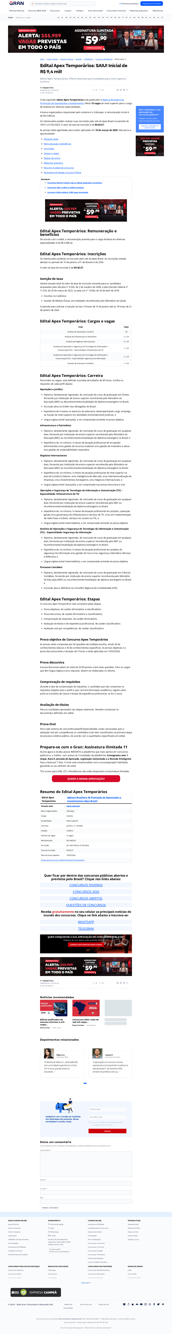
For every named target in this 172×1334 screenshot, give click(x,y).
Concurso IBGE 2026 (37, 11)
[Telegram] (162, 1304)
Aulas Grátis (133, 1236)
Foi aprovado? (59, 1250)
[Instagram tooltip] (145, 1304)
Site (41, 1198)
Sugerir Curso (133, 1239)
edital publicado (73, 806)
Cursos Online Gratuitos (97, 1262)
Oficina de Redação (95, 1258)
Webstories (158, 11)
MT (107, 17)
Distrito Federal (66, 59)
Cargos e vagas (51, 153)
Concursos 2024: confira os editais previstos (65, 187)
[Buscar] (33, 4)
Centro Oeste (52, 59)
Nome (43, 1180)
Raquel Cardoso (78, 1025)
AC (58, 17)
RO (139, 17)
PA (111, 17)
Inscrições (49, 148)
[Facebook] (154, 1304)
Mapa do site (104, 1304)
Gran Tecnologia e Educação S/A (70, 1319)
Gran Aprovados (95, 11)
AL (62, 17)
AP (70, 17)
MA (94, 17)
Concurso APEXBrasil (104, 59)
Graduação (92, 1236)
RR (142, 17)
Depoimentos (133, 1224)
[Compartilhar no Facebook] (117, 90)
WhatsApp (54, 1232)
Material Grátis (134, 1228)
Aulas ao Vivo (133, 1232)
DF (82, 17)
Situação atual (51, 139)
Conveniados (13, 1243)
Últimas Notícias (16, 11)
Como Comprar (14, 1232)
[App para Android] (137, 1304)
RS (146, 17)
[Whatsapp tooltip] (150, 1304)
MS (103, 17)
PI (123, 17)
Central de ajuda (56, 1224)
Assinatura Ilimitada (151, 4)
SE (154, 17)
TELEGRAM (86, 928)
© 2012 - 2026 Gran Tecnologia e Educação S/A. (30, 1305)
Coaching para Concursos (98, 1228)
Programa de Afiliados (17, 1247)
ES (86, 17)
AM (66, 17)
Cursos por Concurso (96, 1243)
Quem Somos (13, 1224)
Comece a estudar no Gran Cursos (86, 945)
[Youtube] (141, 1304)
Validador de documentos (18, 1239)
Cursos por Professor (96, 1255)
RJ (130, 17)
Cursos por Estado (95, 1251)
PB (115, 17)
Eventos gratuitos (130, 4)
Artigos (79, 11)
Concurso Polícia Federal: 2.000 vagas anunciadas (67, 192)
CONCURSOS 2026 (86, 892)
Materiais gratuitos (138, 11)
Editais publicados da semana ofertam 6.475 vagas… (52, 1022)
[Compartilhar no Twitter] (120, 90)
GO (90, 17)
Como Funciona (14, 1228)
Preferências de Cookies (18, 1255)
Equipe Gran (48, 88)
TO (162, 17)
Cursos (68, 11)
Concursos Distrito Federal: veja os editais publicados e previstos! (74, 183)
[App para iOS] (132, 1304)
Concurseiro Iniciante (116, 11)
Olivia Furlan (45, 1028)
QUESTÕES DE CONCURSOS (86, 905)
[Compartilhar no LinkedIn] (123, 90)
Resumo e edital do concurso (59, 167)
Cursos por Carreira (96, 1247)
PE (119, 17)
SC (150, 17)
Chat (52, 1228)
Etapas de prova (52, 158)
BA (74, 17)
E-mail (43, 1189)
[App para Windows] (124, 1304)
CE (78, 17)
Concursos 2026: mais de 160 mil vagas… (85, 1020)
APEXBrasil (88, 59)
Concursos (54, 11)
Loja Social (12, 1236)
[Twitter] (158, 1304)
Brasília (79, 59)
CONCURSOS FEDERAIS (85, 885)
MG (99, 17)
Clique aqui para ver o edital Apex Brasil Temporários (62, 860)
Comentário (45, 1150)
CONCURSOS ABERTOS (86, 898)
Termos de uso (86, 1304)
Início (42, 59)
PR (126, 17)
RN (134, 17)
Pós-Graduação (94, 1239)
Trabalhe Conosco (15, 1251)
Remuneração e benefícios (57, 143)
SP (158, 17)
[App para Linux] (128, 1304)
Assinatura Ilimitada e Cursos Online (62, 172)
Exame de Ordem (95, 1232)
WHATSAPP (86, 922)
